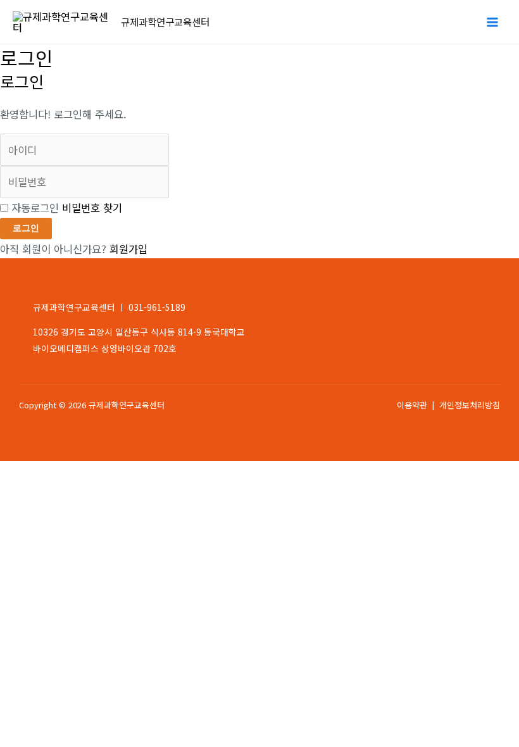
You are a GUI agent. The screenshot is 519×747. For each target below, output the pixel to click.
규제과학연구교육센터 (165, 21)
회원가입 (128, 248)
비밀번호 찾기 (92, 207)
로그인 (26, 228)
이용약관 (412, 405)
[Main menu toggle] (492, 22)
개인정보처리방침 (469, 405)
